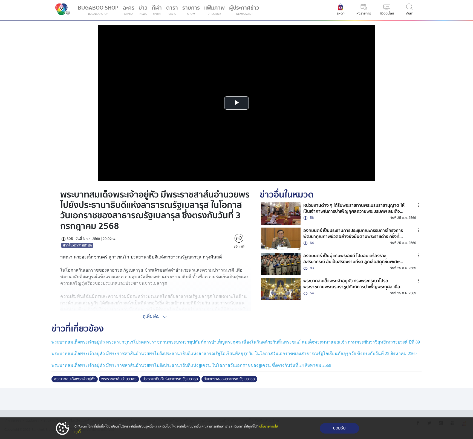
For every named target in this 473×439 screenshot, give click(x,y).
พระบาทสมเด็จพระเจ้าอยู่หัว (74, 379)
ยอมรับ (339, 428)
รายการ (191, 10)
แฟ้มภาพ (214, 10)
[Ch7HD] (61, 10)
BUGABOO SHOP (98, 10)
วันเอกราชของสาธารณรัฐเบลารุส (229, 379)
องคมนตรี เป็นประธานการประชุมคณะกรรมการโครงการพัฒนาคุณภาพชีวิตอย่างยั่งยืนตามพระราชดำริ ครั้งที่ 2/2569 (353, 236)
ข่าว (143, 10)
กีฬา (158, 11)
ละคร (128, 10)
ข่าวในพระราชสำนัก (77, 245)
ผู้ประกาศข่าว (244, 10)
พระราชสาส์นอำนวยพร (119, 379)
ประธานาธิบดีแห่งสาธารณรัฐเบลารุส (170, 379)
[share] (239, 238)
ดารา (172, 10)
